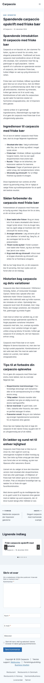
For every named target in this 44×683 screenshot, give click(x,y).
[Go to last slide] (5, 547)
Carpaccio (8, 29)
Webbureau (15, 662)
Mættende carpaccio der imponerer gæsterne (10, 515)
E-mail (7, 626)
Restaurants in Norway (13, 676)
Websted (8, 636)
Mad (4, 15)
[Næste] (38, 547)
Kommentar (8, 582)
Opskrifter (12, 15)
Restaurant (11, 672)
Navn (7, 616)
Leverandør (18, 680)
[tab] (17, 557)
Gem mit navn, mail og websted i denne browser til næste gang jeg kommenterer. (21, 643)
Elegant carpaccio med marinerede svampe (34, 515)
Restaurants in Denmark (27, 672)
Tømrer (28, 680)
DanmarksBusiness (32, 676)
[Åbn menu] (40, 4)
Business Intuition (22, 665)
